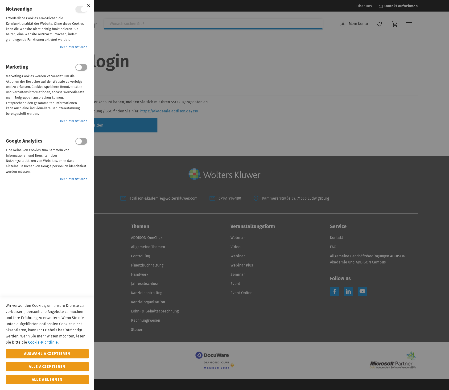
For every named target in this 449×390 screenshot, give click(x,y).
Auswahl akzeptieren (47, 353)
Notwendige (81, 9)
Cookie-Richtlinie (43, 342)
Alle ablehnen (47, 379)
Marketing (81, 67)
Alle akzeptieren (47, 366)
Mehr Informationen (73, 47)
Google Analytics (81, 141)
